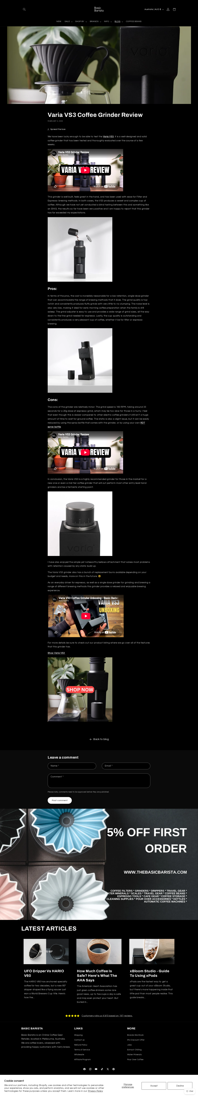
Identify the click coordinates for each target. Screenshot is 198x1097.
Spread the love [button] (57, 129)
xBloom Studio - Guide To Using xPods (149, 973)
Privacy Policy (95, 1091)
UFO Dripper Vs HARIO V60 (44, 973)
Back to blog (101, 739)
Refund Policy (80, 1045)
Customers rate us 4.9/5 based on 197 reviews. (107, 1016)
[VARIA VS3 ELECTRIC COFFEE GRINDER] (80, 281)
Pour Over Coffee (135, 1060)
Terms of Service (82, 1050)
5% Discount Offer (136, 1040)
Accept (154, 1086)
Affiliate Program (82, 1060)
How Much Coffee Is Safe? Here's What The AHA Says (97, 975)
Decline (180, 1086)
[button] (24, 9)
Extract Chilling (134, 1050)
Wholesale (79, 1055)
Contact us (79, 1040)
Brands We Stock (135, 1035)
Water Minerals (134, 1055)
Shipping (78, 1035)
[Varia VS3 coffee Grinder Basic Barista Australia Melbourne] (80, 722)
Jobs (129, 1045)
